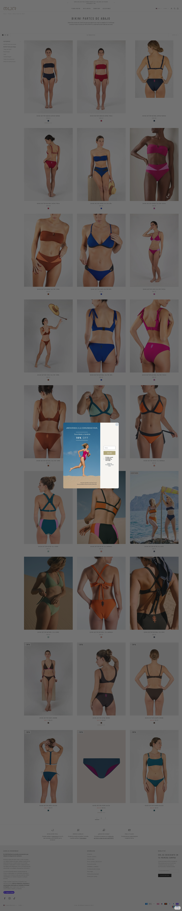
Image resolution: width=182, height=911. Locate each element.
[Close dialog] (117, 424)
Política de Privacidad (108, 464)
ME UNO (109, 453)
